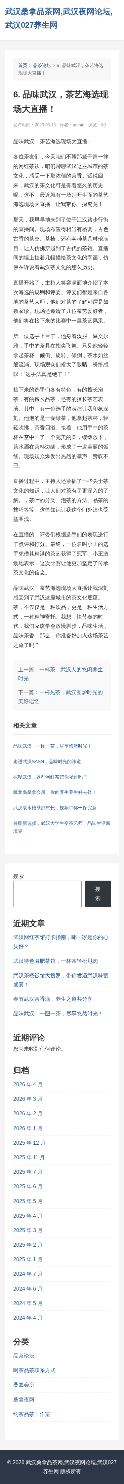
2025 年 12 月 (29, 1143)
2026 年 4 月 (28, 1084)
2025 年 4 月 (28, 1216)
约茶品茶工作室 (31, 1414)
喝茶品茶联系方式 (34, 1370)
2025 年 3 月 (28, 1230)
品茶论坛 (42, 65)
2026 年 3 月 (28, 1099)
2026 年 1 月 (28, 1128)
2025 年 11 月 (29, 1157)
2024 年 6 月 (28, 1289)
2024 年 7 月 (28, 1274)
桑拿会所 (23, 1385)
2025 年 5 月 (28, 1201)
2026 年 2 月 (28, 1113)
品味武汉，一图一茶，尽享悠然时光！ (58, 1013)
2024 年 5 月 (28, 1303)
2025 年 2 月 (28, 1245)
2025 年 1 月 (28, 1259)
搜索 (18, 876)
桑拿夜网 (23, 1399)
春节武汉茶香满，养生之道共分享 (53, 999)
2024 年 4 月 (28, 1318)
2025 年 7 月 (28, 1172)
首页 (22, 65)
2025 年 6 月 (28, 1186)
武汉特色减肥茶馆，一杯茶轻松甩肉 (55, 961)
